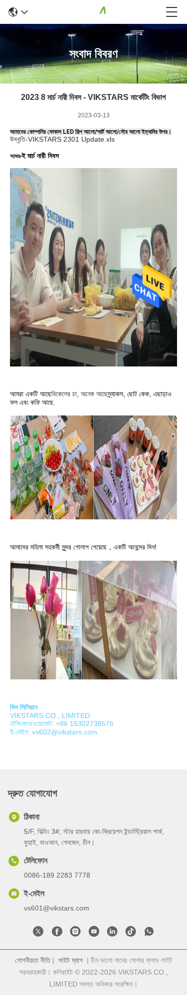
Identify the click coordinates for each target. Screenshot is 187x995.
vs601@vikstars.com (56, 908)
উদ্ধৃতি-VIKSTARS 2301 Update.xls (62, 139)
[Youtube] (94, 933)
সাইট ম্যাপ (70, 960)
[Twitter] (38, 933)
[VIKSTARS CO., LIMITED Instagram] (75, 933)
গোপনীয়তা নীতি (32, 960)
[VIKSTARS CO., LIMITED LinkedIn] (112, 933)
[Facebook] (57, 933)
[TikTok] (131, 933)
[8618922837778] (149, 933)
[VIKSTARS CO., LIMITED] (97, 11)
